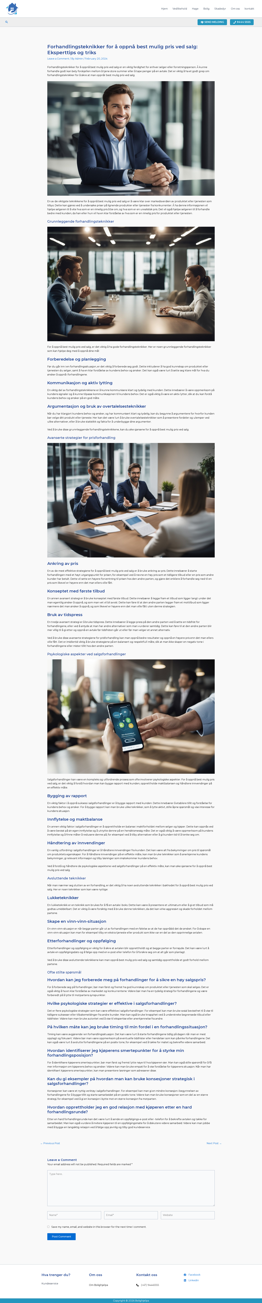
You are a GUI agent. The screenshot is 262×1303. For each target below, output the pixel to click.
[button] (6, 22)
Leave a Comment (58, 58)
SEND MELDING (214, 22)
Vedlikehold (180, 8)
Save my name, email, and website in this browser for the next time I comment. (98, 1226)
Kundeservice (50, 1283)
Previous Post (50, 1143)
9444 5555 (244, 22)
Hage (195, 8)
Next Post (214, 1143)
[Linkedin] (191, 1280)
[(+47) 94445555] (147, 1285)
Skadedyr (220, 8)
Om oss (235, 8)
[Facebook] (192, 1275)
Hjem (164, 8)
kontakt (249, 8)
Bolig (206, 8)
